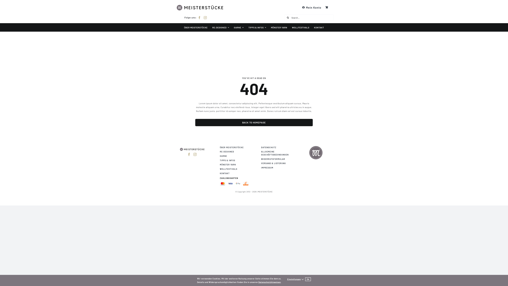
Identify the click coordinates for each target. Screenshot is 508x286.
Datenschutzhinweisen (269, 282)
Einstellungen (294, 279)
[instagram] (205, 17)
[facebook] (199, 17)
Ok (308, 279)
